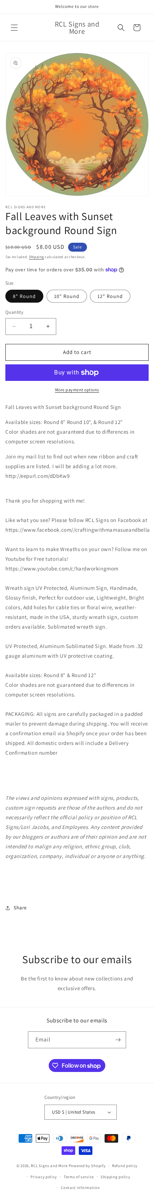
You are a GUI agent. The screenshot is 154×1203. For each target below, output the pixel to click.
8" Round (24, 296)
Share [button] (20, 907)
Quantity (14, 312)
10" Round (67, 296)
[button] (14, 28)
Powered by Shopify (87, 1165)
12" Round (110, 296)
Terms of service (79, 1176)
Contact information (80, 1187)
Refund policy (125, 1165)
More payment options (77, 389)
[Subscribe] (118, 1039)
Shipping (36, 257)
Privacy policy (43, 1176)
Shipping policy (115, 1176)
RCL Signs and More (49, 1165)
